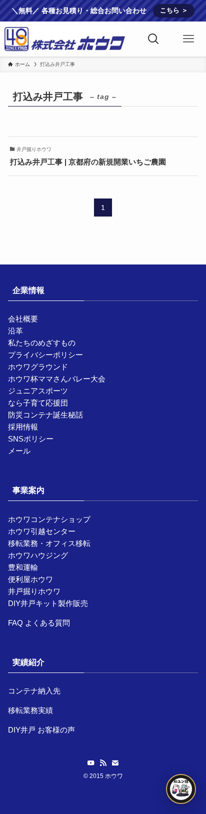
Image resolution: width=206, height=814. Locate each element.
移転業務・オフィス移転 (49, 543)
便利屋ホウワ (30, 579)
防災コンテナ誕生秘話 (45, 414)
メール (19, 450)
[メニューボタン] (188, 39)
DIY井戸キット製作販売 (48, 603)
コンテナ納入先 (34, 690)
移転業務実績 (30, 710)
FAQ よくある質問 (39, 622)
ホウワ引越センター (42, 531)
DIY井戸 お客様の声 (41, 730)
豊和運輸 (23, 567)
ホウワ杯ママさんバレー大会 (57, 378)
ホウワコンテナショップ (49, 519)
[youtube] (91, 763)
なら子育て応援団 (38, 402)
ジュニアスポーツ (38, 390)
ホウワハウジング (38, 555)
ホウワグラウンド (38, 366)
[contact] (115, 763)
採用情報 (23, 426)
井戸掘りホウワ (34, 591)
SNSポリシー (31, 438)
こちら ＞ (174, 10)
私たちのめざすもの (42, 342)
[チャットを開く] (181, 789)
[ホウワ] (64, 39)
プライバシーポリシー (45, 354)
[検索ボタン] (153, 39)
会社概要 (23, 318)
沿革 (15, 330)
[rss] (103, 763)
